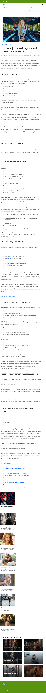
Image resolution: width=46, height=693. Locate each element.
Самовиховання (32, 393)
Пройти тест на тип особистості (7, 137)
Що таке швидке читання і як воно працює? (13, 477)
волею (30, 131)
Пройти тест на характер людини (8, 296)
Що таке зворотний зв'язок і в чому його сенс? (14, 482)
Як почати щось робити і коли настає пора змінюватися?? (7, 506)
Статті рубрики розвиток (9, 7)
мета (10, 279)
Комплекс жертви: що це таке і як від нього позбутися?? (7, 527)
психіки (23, 428)
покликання (3, 249)
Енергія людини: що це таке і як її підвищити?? (8, 567)
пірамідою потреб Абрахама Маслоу (22, 249)
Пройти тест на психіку (5, 463)
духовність (3, 446)
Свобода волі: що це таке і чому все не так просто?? (6, 546)
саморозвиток (8, 154)
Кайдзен (7, 364)
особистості (3, 199)
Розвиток (3, 44)
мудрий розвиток (8, 44)
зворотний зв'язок (7, 690)
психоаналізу (10, 207)
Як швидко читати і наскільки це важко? (13, 480)
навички (25, 389)
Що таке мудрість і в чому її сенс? (12, 470)
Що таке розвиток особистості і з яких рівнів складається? (17, 475)
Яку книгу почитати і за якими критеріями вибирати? (16, 468)
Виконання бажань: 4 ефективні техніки (7, 587)
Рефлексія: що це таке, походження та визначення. (6, 627)
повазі (11, 260)
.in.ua (5, 1)
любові (10, 258)
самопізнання (29, 247)
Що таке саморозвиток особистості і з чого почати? (15, 473)
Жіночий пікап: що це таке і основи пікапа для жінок (6, 607)
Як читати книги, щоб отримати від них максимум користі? (17, 487)
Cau (4, 4)
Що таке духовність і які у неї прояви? (12, 484)
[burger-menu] (42, 4)
